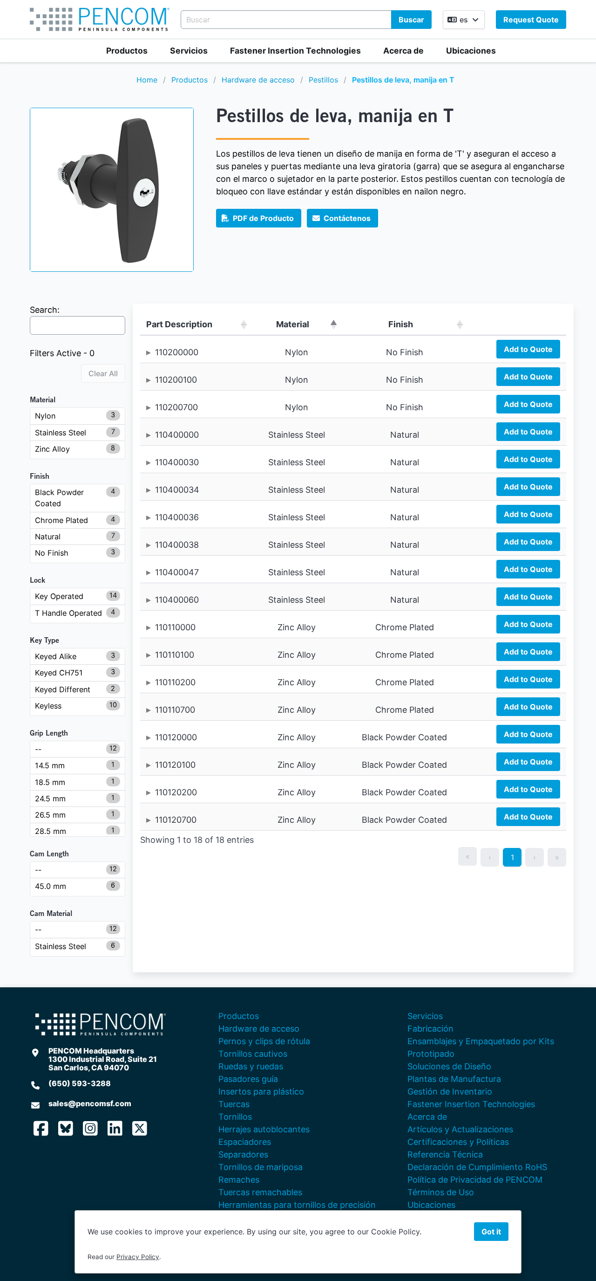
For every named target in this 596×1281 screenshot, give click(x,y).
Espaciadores (244, 1142)
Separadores (243, 1154)
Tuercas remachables (260, 1192)
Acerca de (403, 50)
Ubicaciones (471, 50)
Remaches (238, 1180)
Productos (127, 50)
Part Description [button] (179, 324)
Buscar (411, 19)
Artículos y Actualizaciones (460, 1129)
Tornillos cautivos (252, 1054)
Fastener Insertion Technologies (295, 50)
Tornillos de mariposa (260, 1167)
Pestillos (323, 79)
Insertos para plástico (261, 1091)
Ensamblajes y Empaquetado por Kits (480, 1041)
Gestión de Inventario (449, 1091)
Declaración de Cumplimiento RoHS (477, 1167)
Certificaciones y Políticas (458, 1142)
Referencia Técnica (445, 1154)
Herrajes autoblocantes (264, 1129)
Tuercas (234, 1104)
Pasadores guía (248, 1079)
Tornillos (235, 1117)
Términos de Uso (440, 1192)
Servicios (189, 50)
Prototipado (430, 1054)
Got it (491, 1231)
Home (146, 79)
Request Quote (531, 19)
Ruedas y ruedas (250, 1066)
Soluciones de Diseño (449, 1066)
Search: (45, 310)
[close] (579, 16)
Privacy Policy (137, 1256)
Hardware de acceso (258, 79)
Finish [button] (400, 324)
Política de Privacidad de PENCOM (474, 1180)
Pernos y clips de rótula (264, 1041)
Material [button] (292, 324)
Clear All (103, 373)
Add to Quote (528, 349)
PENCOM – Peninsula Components (99, 19)
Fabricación (430, 1028)
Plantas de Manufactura (454, 1079)
